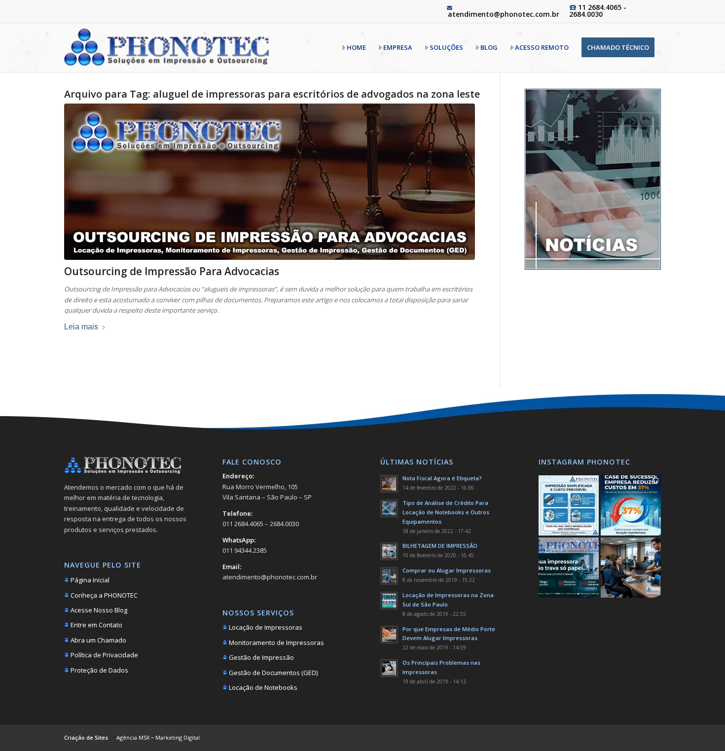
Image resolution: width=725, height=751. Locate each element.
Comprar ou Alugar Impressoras (446, 570)
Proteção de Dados (98, 670)
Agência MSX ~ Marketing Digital (158, 737)
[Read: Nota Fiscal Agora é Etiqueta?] (389, 484)
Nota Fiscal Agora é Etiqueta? (442, 478)
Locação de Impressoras (264, 627)
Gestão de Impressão (260, 657)
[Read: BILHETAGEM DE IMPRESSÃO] (389, 551)
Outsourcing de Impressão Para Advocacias (171, 271)
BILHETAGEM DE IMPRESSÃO (439, 545)
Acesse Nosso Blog (98, 610)
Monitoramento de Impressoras (275, 642)
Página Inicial (89, 579)
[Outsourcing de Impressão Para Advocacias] (269, 182)
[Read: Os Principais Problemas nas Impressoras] (389, 668)
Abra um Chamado (97, 640)
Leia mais (81, 326)
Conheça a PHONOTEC (103, 595)
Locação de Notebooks (262, 687)
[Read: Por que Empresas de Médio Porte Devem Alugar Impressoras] (389, 635)
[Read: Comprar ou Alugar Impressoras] (389, 576)
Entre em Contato (95, 624)
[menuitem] (354, 47)
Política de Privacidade (103, 654)
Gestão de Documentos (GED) (272, 672)
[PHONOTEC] (166, 47)
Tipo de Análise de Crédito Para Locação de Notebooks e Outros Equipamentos (445, 512)
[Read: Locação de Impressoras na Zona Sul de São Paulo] (389, 600)
